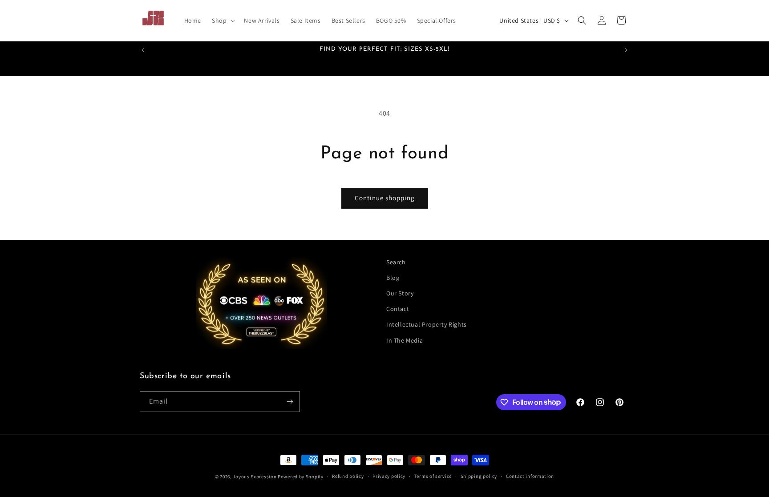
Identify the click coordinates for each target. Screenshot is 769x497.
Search (396, 262)
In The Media (404, 340)
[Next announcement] (626, 49)
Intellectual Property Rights (426, 324)
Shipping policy (479, 476)
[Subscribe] (290, 401)
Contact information (530, 476)
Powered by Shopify (301, 476)
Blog (392, 278)
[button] (222, 20)
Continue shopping (385, 198)
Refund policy (348, 476)
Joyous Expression (254, 476)
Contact (397, 309)
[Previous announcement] (143, 49)
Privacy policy (388, 476)
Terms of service (433, 476)
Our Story (399, 293)
